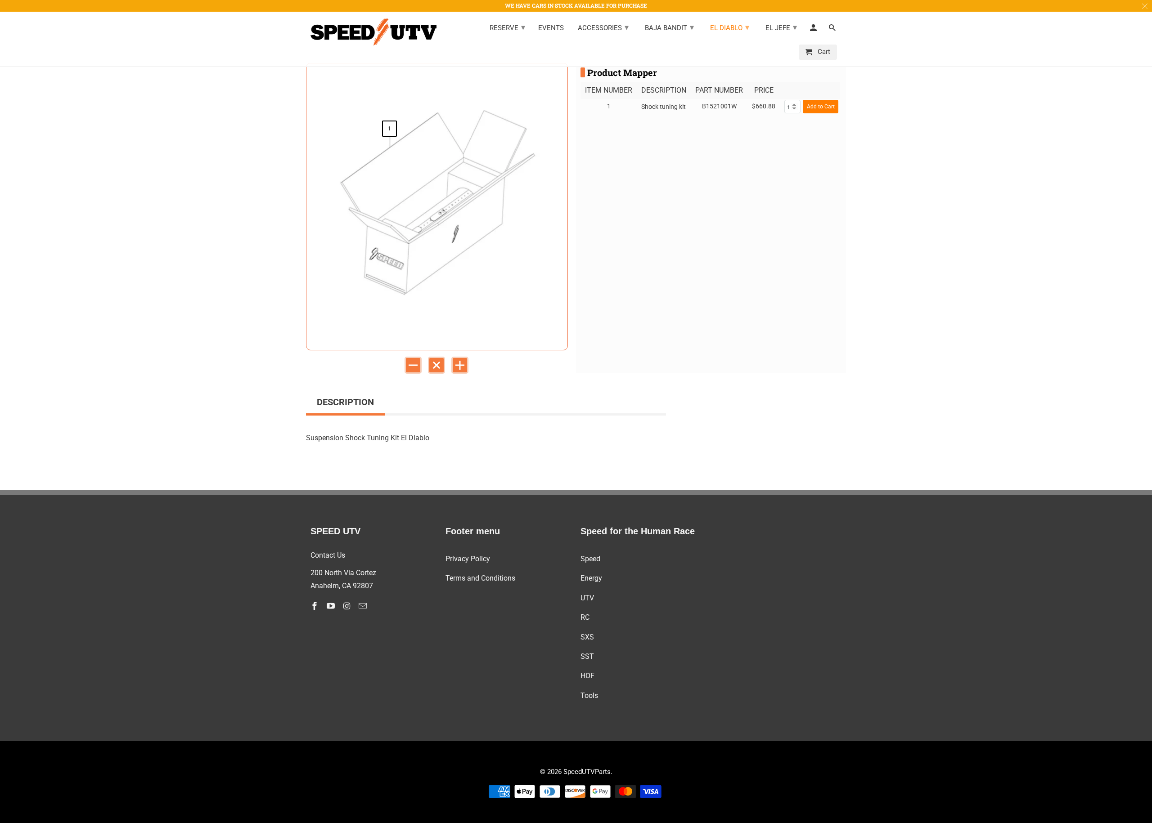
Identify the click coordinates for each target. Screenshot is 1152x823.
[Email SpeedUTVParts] (364, 606)
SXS (587, 637)
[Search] (833, 30)
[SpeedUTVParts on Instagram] (348, 606)
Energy (591, 578)
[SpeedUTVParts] (373, 31)
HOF (587, 675)
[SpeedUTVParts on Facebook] (315, 606)
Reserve (507, 27)
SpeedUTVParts (587, 772)
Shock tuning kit (663, 106)
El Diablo (729, 27)
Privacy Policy (468, 559)
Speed (590, 559)
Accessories (603, 27)
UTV (587, 598)
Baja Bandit (669, 27)
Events (551, 28)
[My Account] (814, 30)
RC (585, 617)
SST (587, 656)
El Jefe (781, 27)
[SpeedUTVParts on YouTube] (332, 606)
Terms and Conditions (480, 578)
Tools (589, 695)
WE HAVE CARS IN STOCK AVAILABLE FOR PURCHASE (576, 5)
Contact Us (327, 555)
